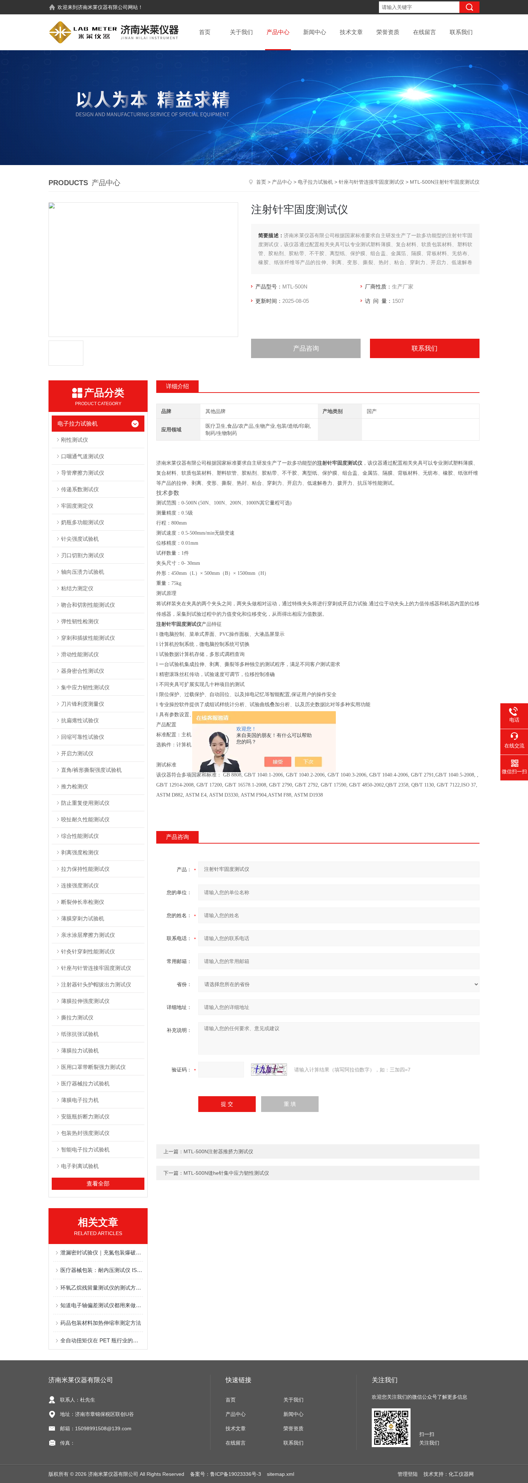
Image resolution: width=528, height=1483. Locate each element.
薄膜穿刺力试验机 (82, 918)
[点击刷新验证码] (269, 1070)
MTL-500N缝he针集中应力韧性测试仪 (226, 1173)
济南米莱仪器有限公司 (103, 7)
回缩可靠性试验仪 (82, 737)
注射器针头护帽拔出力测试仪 (96, 984)
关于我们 (241, 32)
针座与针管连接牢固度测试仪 (371, 182)
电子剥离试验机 (80, 1166)
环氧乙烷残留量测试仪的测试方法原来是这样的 (101, 1288)
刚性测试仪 (74, 440)
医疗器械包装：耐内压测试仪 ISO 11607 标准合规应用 (101, 1270)
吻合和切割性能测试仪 (88, 605)
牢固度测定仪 (77, 506)
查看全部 (98, 1184)
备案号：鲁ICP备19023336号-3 (225, 1474)
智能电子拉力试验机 (85, 1149)
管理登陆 (408, 1474)
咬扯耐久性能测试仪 (85, 819)
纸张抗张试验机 (80, 1034)
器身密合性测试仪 (82, 671)
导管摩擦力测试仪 (82, 473)
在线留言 (424, 32)
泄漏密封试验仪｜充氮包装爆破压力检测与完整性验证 (101, 1252)
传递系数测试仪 (80, 489)
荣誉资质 (387, 32)
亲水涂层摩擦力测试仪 (88, 935)
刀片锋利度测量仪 (82, 704)
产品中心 (278, 32)
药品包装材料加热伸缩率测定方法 (100, 1323)
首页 (204, 32)
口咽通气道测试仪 (82, 456)
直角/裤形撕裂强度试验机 (91, 770)
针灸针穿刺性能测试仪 (88, 951)
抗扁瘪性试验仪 (80, 720)
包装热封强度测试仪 (85, 1133)
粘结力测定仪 (77, 588)
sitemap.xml (280, 1474)
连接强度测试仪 (80, 885)
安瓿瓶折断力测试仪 (85, 1116)
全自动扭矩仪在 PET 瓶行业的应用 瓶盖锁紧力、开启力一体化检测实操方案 (101, 1340)
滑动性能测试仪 (80, 654)
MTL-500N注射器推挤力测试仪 (218, 1151)
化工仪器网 (461, 1474)
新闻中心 (314, 32)
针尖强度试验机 (80, 539)
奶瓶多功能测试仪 (82, 522)
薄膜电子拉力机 (80, 1100)
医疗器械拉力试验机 (85, 1083)
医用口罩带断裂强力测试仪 (93, 1067)
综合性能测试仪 (80, 836)
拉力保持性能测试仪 (85, 869)
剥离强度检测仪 (80, 852)
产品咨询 (306, 348)
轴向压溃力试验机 (82, 572)
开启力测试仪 (77, 753)
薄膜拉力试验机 (80, 1050)
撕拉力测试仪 (77, 1017)
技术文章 (351, 32)
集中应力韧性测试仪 (85, 687)
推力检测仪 (74, 786)
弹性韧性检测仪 (80, 621)
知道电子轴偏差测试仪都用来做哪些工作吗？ (101, 1305)
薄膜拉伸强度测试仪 (85, 1001)
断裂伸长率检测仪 (82, 902)
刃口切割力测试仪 (82, 555)
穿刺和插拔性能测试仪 (88, 638)
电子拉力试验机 (315, 182)
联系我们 (461, 32)
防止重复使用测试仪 (85, 803)
